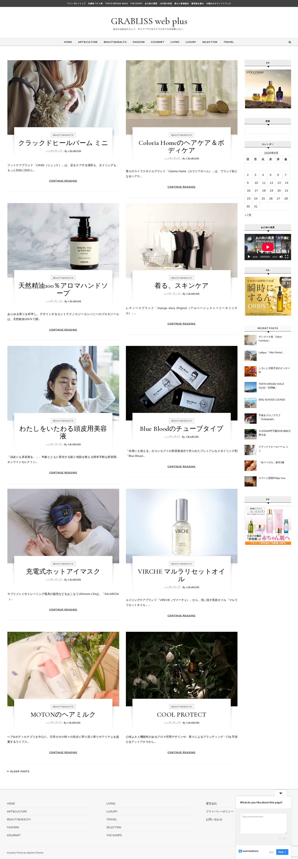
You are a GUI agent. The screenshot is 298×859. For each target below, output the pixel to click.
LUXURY (191, 42)
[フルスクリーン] (286, 256)
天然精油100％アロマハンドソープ (63, 289)
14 (286, 182)
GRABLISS (74, 151)
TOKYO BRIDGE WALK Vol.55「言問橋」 (271, 385)
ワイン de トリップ (76, 3)
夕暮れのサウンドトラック (218, 3)
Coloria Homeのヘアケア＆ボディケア (182, 146)
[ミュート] (281, 256)
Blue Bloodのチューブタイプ (181, 429)
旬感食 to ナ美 (95, 3)
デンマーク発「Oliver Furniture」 (270, 338)
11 (264, 182)
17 (256, 190)
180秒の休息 (166, 3)
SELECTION (209, 42)
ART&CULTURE (88, 42)
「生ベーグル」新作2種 (271, 462)
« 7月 (248, 215)
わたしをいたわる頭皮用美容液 (63, 432)
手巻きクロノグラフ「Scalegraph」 (269, 417)
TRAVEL (228, 42)
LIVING (175, 42)
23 (248, 198)
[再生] (249, 256)
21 (286, 190)
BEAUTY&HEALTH (115, 42)
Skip (271, 852)
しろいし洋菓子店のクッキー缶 (274, 370)
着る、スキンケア (182, 286)
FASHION (139, 42)
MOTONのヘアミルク (63, 715)
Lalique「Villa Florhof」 (272, 352)
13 (279, 182)
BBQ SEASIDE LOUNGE (272, 399)
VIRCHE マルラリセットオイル (181, 575)
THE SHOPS (136, 3)
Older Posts (19, 771)
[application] (268, 247)
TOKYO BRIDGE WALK (116, 3)
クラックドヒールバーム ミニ (63, 143)
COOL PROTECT (181, 715)
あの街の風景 (151, 3)
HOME (68, 42)
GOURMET (157, 42)
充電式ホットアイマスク (63, 572)
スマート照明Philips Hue (272, 478)
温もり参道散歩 (182, 3)
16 (248, 190)
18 (264, 190)
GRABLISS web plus (149, 21)
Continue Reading (63, 180)
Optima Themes (35, 852)
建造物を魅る (197, 3)
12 (271, 182)
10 (256, 182)
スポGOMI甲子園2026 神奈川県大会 (275, 432)
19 (271, 190)
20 (279, 190)
